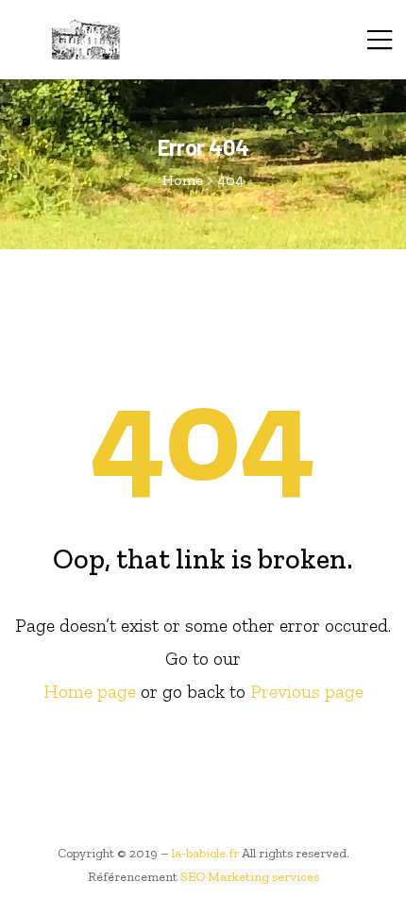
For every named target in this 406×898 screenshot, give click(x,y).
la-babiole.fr (205, 853)
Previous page (307, 691)
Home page (89, 691)
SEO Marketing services (249, 877)
